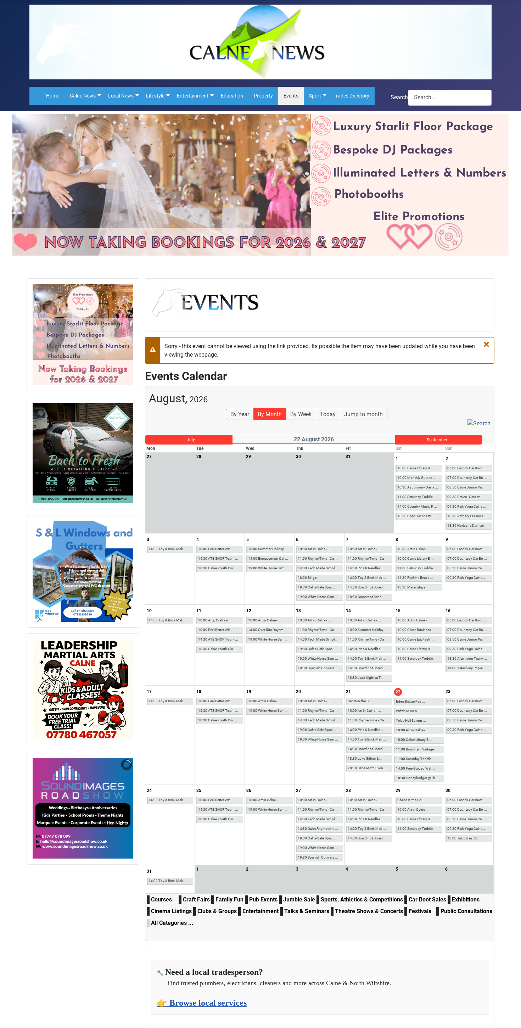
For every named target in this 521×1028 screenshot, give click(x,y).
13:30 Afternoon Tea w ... (467, 658)
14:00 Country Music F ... (417, 506)
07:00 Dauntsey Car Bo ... (467, 478)
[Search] (479, 423)
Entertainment (260, 911)
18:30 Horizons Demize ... (467, 525)
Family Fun (229, 899)
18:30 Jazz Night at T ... (366, 678)
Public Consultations (466, 911)
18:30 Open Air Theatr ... (416, 516)
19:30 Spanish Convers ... (318, 668)
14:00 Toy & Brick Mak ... (168, 549)
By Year (239, 414)
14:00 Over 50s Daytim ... (267, 630)
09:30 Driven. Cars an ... (465, 497)
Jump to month (363, 414)
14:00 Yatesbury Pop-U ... (467, 668)
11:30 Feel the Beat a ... (415, 578)
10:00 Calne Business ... (416, 630)
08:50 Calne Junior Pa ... (466, 487)
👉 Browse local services (202, 1002)
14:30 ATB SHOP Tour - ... (218, 558)
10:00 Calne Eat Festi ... (415, 639)
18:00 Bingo (307, 578)
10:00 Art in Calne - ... (314, 549)
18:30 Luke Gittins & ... (365, 758)
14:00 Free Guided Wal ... (415, 768)
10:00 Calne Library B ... (415, 468)
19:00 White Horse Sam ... (268, 568)
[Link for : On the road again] (83, 453)
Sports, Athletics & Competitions (362, 899)
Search (399, 97)
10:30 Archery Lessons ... (467, 516)
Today (328, 414)
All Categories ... (172, 923)
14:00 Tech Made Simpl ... (318, 568)
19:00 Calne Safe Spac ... (317, 587)
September (437, 439)
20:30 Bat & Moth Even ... (367, 768)
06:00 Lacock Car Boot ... (466, 468)
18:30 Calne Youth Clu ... (217, 568)
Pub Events (263, 899)
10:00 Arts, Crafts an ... (216, 620)
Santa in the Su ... (361, 701)
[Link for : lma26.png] (83, 689)
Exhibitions (466, 899)
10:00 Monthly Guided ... (416, 478)
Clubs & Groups (217, 911)
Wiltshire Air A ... (408, 711)
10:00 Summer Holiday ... (268, 549)
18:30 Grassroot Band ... (367, 597)
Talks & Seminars (306, 911)
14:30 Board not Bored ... (367, 587)
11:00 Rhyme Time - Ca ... (318, 558)
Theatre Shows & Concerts (369, 911)
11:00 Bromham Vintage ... (417, 749)
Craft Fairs (196, 899)
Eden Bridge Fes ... (410, 701)
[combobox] (450, 98)
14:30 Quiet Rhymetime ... (318, 829)
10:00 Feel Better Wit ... (216, 549)
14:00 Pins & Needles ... (366, 568)
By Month (270, 414)
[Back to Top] (508, 1014)
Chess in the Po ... (411, 800)
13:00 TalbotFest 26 (462, 838)
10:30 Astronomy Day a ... (417, 487)
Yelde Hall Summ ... (411, 720)
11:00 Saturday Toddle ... (417, 497)
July (191, 439)
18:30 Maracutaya (411, 587)
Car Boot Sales (427, 899)
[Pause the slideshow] (112, 808)
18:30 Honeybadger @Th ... (417, 778)
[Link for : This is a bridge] (83, 334)
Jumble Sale (299, 899)
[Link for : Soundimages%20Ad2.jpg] (83, 808)
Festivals (420, 911)
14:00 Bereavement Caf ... (268, 558)
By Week (301, 414)
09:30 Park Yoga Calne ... (466, 506)
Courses (161, 899)
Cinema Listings (171, 911)
